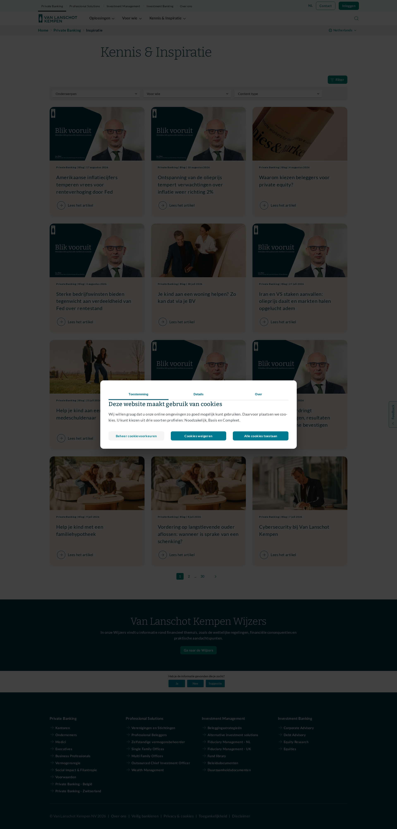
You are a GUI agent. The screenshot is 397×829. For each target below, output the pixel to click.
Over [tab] (258, 394)
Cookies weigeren (198, 436)
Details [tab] (199, 394)
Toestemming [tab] (138, 394)
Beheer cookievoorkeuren (136, 436)
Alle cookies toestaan (260, 436)
